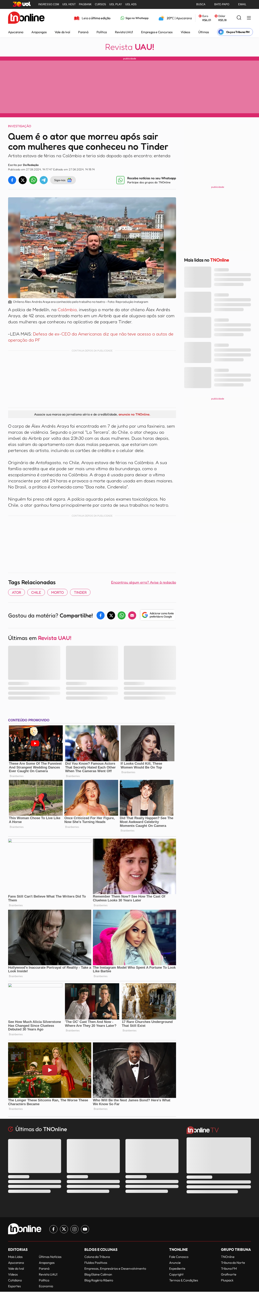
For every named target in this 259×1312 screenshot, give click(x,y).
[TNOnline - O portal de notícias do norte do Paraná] (26, 18)
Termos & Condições (183, 1280)
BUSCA (200, 4)
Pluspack (227, 1280)
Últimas (203, 32)
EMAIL (242, 4)
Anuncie (175, 1263)
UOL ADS (131, 4)
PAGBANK (85, 4)
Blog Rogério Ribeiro (98, 1280)
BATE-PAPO (221, 4)
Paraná (83, 32)
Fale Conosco (178, 1257)
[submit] (239, 17)
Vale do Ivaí (62, 32)
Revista (129, 47)
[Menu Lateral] (249, 18)
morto (57, 592)
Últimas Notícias (50, 1257)
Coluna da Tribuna (97, 1257)
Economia (46, 1286)
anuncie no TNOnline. (134, 414)
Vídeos (185, 32)
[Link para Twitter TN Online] (64, 1229)
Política (102, 32)
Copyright (176, 1274)
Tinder (80, 592)
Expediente (177, 1268)
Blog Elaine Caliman (98, 1274)
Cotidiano (15, 1280)
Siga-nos (59, 180)
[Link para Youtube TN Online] (85, 1229)
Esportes (14, 1286)
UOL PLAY (115, 4)
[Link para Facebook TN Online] (53, 1229)
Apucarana (15, 32)
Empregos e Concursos (157, 32)
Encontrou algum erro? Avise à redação (143, 582)
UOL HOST (69, 4)
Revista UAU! (124, 32)
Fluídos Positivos (95, 1263)
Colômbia (67, 309)
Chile (36, 592)
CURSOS (100, 4)
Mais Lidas (15, 1257)
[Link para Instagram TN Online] (74, 1229)
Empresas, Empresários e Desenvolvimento (115, 1268)
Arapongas (39, 32)
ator (16, 592)
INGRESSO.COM (48, 4)
